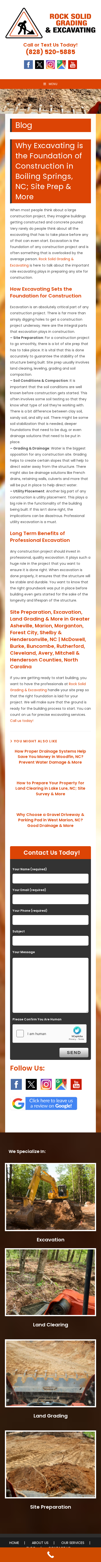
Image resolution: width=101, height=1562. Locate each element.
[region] (50, 101)
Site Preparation (50, 1507)
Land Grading (51, 1415)
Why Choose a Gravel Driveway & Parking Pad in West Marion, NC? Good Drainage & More (50, 820)
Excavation (50, 1239)
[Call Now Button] (50, 1554)
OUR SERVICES (72, 1542)
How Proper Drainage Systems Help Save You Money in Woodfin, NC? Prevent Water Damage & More (50, 757)
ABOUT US (40, 1542)
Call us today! (21, 720)
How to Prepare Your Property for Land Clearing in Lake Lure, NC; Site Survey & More (50, 788)
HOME (14, 1542)
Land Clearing (50, 1324)
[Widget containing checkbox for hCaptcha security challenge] (50, 1033)
